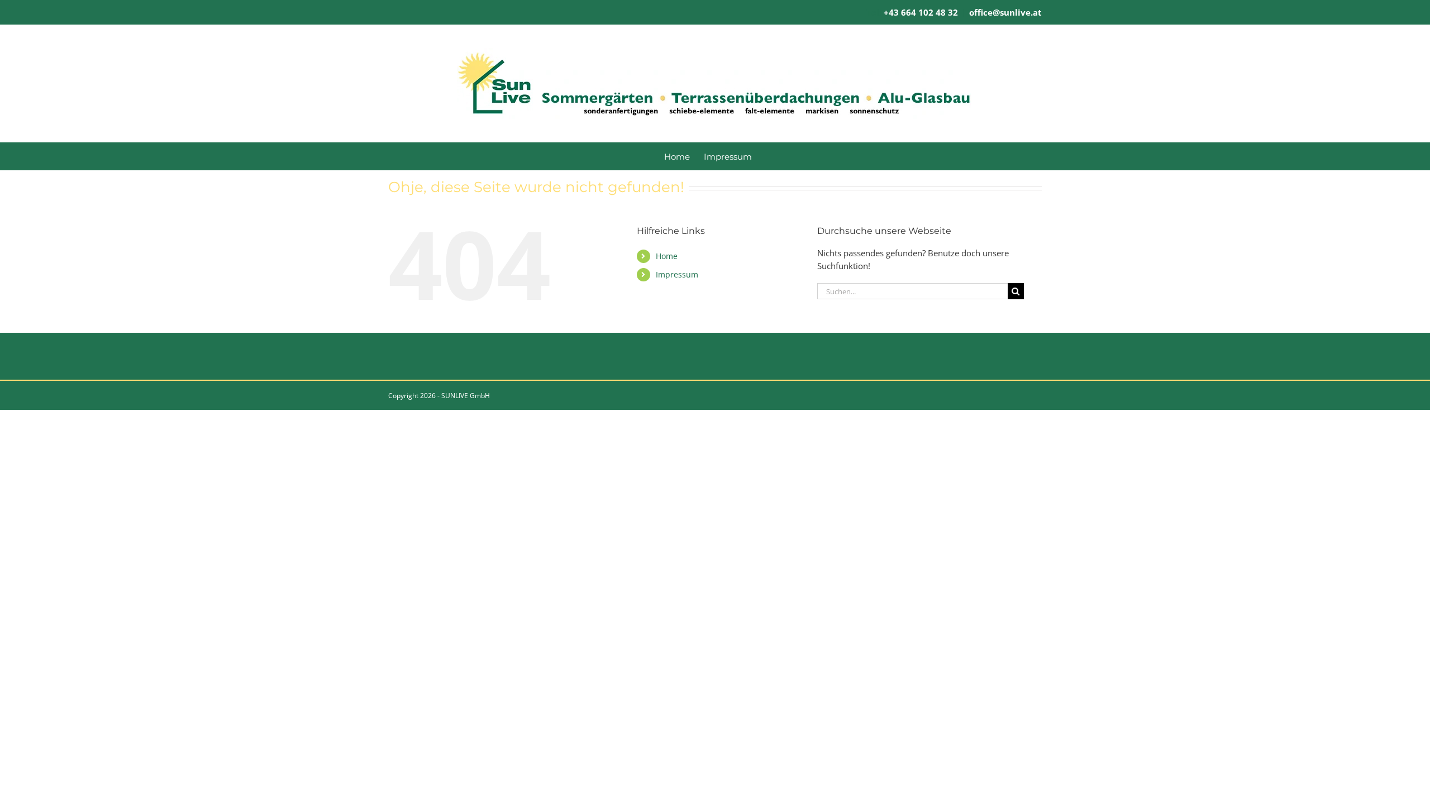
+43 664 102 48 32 (921, 12)
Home (667, 256)
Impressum (677, 274)
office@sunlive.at (1005, 12)
